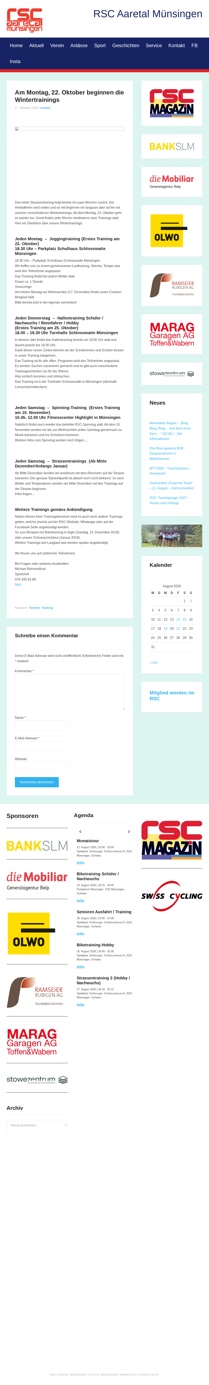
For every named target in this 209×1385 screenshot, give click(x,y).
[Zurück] (80, 832)
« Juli (153, 662)
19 (165, 628)
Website (21, 759)
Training (47, 607)
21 (178, 628)
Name (20, 717)
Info (80, 863)
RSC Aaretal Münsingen (25, 20)
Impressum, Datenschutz (139, 1374)
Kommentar (24, 671)
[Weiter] (129, 832)
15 (184, 619)
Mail (18, 584)
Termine (34, 607)
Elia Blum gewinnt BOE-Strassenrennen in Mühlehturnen (167, 454)
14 (178, 619)
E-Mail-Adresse (27, 738)
